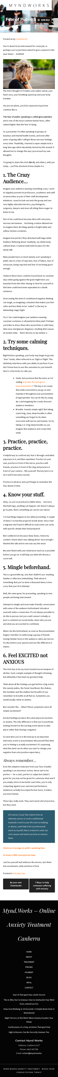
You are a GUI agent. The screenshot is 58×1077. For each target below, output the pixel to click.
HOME (29, 951)
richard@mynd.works (32, 1053)
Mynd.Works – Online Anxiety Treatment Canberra (29, 924)
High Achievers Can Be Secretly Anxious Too (29, 1032)
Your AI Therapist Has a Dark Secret (29, 994)
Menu (45, 20)
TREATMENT (29, 962)
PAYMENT (29, 972)
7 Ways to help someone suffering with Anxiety (42, 885)
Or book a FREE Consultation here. (19, 855)
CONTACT (29, 987)
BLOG (29, 977)
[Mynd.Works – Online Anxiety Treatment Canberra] (29, 9)
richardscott (21, 39)
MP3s (29, 982)
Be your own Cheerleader (16, 884)
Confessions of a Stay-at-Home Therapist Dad (29, 1027)
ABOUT (29, 956)
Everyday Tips (18, 873)
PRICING (29, 967)
